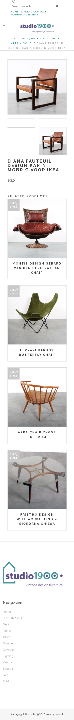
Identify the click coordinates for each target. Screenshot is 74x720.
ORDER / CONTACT (34, 11)
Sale (5, 675)
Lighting (8, 656)
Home (7, 611)
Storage (8, 643)
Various (7, 662)
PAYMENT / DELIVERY (24, 14)
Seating (7, 624)
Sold (27, 43)
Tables (7, 630)
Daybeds (8, 649)
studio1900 (25, 38)
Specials (8, 668)
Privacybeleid (54, 714)
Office (6, 637)
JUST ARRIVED (12, 618)
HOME (14, 11)
